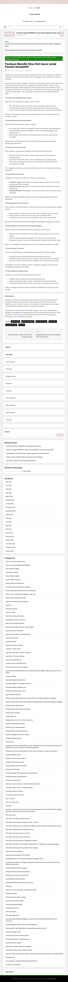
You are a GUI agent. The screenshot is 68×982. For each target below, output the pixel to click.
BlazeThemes (52, 978)
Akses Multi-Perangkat (12, 569)
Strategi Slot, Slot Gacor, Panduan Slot (17, 875)
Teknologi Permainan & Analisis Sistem (17, 935)
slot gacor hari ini (11, 376)
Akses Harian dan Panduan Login (15, 561)
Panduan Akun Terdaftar (13, 713)
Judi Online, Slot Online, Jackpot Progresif (18, 652)
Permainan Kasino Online (13, 780)
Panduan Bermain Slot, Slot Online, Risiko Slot (19, 720)
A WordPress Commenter (13, 471)
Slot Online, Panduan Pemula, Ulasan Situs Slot (19, 829)
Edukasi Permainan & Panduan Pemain (17, 601)
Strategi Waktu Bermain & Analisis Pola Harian (19, 882)
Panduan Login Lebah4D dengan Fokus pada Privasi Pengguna (36, 2)
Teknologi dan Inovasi (12, 908)
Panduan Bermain (11, 716)
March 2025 (9, 533)
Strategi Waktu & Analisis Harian (15, 879)
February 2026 (10, 500)
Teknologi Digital (11, 911)
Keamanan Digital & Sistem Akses (16, 691)
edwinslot (9, 605)
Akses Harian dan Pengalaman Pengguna (18, 565)
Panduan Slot (10, 742)
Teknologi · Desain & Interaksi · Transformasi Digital (21, 890)
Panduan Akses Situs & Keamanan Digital (18, 709)
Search (7, 432)
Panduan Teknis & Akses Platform (16, 758)
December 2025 (10, 507)
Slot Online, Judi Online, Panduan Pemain (18, 818)
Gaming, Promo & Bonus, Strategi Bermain (18, 634)
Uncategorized (10, 957)
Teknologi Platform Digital (13, 943)
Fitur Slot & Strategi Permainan (15, 616)
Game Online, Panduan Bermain (15, 623)
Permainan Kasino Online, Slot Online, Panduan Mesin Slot (23, 784)
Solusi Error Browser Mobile (14, 851)
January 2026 (10, 503)
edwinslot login (10, 612)
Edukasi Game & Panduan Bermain (16, 598)
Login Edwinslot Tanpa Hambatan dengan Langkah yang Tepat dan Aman (27, 453)
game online (15, 321)
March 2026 (9, 496)
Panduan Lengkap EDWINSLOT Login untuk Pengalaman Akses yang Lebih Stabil (35, 33)
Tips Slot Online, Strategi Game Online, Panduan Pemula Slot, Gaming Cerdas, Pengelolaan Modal (31, 58)
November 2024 (10, 547)
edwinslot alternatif (11, 609)
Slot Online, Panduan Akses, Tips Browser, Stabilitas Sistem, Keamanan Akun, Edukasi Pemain (33, 826)
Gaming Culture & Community (14, 630)
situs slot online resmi (12, 802)
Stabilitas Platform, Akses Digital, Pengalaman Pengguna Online (24, 859)
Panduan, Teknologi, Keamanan (15, 762)
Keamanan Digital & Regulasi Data (16, 687)
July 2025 (8, 518)
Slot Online (52, 321)
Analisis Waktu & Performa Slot (15, 583)
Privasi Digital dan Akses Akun (15, 795)
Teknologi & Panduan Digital (14, 904)
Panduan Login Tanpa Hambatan (15, 727)
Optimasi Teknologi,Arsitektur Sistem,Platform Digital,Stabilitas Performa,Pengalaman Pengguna (34, 702)
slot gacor (9, 369)
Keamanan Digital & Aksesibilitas (15, 680)
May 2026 (8, 489)
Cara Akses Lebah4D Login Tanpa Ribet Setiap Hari (21, 460)
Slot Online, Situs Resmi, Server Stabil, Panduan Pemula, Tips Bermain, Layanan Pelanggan (32, 844)
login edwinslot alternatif (13, 694)
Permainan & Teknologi (12, 769)
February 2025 (10, 536)
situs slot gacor (19, 317)
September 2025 (10, 511)
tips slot (21, 325)
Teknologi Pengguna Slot (13, 932)
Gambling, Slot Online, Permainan (15, 620)
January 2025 (10, 540)
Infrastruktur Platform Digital (14, 645)
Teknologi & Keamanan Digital (14, 901)
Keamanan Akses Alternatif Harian (16, 663)
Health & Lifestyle (11, 641)
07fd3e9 (9, 70)
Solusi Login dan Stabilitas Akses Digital (18, 855)
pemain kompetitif (28, 321)
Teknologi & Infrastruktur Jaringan (16, 897)
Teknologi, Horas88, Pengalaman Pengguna (18, 946)
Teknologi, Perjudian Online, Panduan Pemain (19, 950)
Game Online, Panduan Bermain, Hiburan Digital (20, 627)
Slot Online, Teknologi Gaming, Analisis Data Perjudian (22, 848)
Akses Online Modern (12, 572)
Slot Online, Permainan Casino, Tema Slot (18, 837)
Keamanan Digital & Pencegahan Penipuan (18, 683)
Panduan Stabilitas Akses (13, 755)
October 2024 (10, 551)
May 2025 (8, 525)
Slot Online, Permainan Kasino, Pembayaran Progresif (21, 840)
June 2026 (9, 485)
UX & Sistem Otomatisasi (13, 964)
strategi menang (11, 325)
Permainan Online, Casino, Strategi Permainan (19, 787)
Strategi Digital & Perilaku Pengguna (16, 868)
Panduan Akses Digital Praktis (15, 705)
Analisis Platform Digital (13, 579)
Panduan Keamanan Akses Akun (15, 723)
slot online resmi (11, 815)
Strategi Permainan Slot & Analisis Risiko (18, 871)
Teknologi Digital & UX (12, 915)
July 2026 (8, 482)
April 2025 (9, 529)
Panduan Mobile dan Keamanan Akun (17, 731)
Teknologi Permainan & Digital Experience (18, 939)
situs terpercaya (10, 398)
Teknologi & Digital (11, 893)
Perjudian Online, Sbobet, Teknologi (16, 766)
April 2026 (9, 493)
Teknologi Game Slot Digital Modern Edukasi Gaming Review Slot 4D (26, 928)
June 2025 (9, 522)
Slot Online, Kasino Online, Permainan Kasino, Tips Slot (22, 822)
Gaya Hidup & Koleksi (12, 638)
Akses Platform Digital (12, 576)
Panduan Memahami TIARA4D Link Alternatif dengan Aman (23, 446)
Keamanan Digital (11, 676)
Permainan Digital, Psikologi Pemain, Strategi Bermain (22, 773)
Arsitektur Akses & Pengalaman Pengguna (18, 587)
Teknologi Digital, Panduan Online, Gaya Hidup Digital (21, 924)
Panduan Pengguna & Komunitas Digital (17, 734)
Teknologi (9, 886)
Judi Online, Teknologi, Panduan (15, 656)
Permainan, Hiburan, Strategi (14, 791)
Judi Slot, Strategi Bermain (13, 660)
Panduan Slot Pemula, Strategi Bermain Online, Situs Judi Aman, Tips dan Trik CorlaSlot (31, 751)
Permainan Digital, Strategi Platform (16, 776)
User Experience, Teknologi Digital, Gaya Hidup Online (21, 961)
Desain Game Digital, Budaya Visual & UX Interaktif (21, 590)
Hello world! (27, 471)
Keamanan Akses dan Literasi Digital (16, 667)
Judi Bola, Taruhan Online (13, 649)
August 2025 (9, 514)
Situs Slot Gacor (41, 321)
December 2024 (10, 544)
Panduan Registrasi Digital (13, 738)
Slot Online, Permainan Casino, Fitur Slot (18, 833)
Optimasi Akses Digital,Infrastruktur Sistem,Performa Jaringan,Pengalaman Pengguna (31, 698)
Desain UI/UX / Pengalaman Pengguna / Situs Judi (20, 594)
